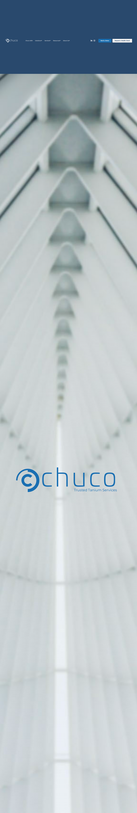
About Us (66, 40)
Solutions (38, 40)
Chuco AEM (29, 40)
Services (47, 40)
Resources (56, 40)
